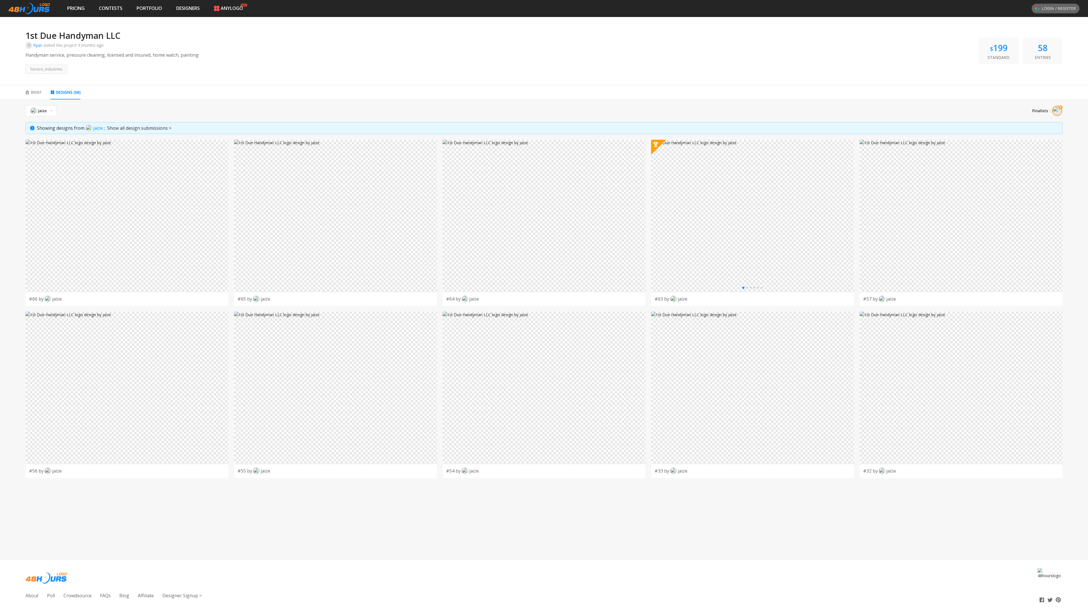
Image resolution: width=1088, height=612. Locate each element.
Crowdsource (77, 595)
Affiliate (146, 595)
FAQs (105, 595)
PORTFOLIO (149, 8)
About (32, 595)
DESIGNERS (188, 8)
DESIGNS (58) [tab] (68, 92)
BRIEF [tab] (36, 92)
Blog (124, 595)
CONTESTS (110, 8)
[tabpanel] (544, 291)
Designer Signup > (182, 595)
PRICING (76, 8)
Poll (51, 595)
